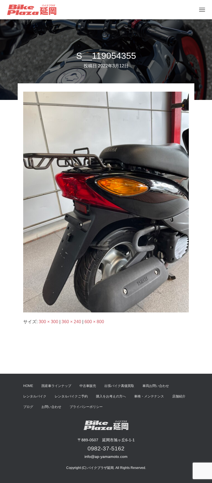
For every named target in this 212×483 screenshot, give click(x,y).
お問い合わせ (51, 407)
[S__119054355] (106, 201)
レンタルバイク (34, 396)
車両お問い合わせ (155, 386)
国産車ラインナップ (56, 386)
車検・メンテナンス (149, 396)
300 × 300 (48, 321)
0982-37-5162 (106, 448)
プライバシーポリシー (86, 407)
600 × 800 (94, 321)
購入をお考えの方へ (111, 396)
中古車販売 (88, 386)
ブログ (28, 407)
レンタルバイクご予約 (71, 396)
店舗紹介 (179, 396)
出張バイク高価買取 (119, 386)
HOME (28, 386)
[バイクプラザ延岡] (33, 10)
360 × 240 (71, 321)
